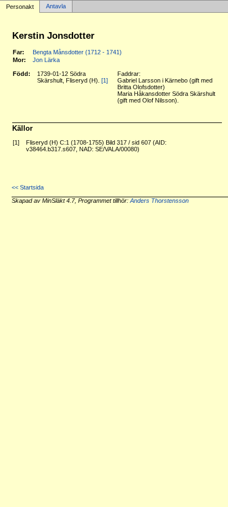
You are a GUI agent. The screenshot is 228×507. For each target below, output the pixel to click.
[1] (104, 80)
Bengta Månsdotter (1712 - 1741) (77, 52)
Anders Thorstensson (159, 200)
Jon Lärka (46, 60)
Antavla (56, 6)
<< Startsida (28, 187)
